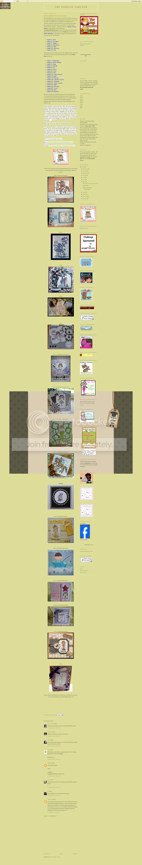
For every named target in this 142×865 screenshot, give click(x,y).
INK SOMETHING (84, 465)
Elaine (60, 265)
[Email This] (58, 715)
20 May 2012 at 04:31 (54, 746)
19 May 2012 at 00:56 (54, 736)
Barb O (60, 232)
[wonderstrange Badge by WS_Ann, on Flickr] (84, 228)
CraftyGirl (50, 763)
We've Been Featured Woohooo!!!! (90, 183)
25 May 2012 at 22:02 (54, 787)
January (85, 198)
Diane (55, 516)
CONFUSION (86, 185)
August (85, 175)
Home (61, 853)
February (85, 196)
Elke (61, 323)
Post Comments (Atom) (55, 857)
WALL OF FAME (84, 570)
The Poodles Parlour (71, 7)
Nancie (55, 452)
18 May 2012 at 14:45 (54, 728)
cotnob (49, 779)
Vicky (49, 749)
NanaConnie (50, 799)
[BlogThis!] (59, 715)
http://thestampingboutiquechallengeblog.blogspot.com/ (60, 142)
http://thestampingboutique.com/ (54, 139)
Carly (81, 104)
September (85, 173)
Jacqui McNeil (83, 523)
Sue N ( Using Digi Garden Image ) (61, 419)
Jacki (54, 580)
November (85, 169)
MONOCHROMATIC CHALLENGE (87, 188)
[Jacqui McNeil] (85, 538)
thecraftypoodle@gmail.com (86, 551)
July (84, 177)
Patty (81, 106)
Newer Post (46, 853)
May (84, 181)
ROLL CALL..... (83, 572)
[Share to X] (61, 715)
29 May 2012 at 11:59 (54, 795)
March (84, 194)
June (84, 179)
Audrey (55, 631)
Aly (61, 206)
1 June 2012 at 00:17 (54, 812)
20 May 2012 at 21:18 (54, 759)
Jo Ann (49, 740)
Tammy (61, 664)
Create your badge (84, 539)
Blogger (91, 544)
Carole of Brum (51, 723)
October (85, 171)
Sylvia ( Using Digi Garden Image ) (61, 387)
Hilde (55, 175)
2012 (83, 167)
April (84, 192)
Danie (81, 102)
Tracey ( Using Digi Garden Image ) (61, 354)
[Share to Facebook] (62, 715)
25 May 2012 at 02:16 (54, 776)
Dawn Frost (50, 731)
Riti (48, 791)
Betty (81, 107)
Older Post (75, 853)
